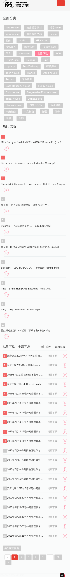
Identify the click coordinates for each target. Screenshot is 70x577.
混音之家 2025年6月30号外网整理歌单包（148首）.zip (25, 488)
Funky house (45, 85)
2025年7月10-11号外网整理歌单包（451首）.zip (25, 441)
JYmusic (19, 574)
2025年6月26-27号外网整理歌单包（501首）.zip (25, 507)
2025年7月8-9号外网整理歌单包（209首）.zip (25, 450)
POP (58, 53)
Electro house (14, 105)
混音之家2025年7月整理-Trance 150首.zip (25, 365)
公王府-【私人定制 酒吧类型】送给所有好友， (25, 205)
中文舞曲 (29, 111)
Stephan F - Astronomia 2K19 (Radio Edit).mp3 (25, 226)
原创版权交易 (34, 34)
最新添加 (60, 346)
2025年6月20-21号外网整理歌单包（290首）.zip (25, 535)
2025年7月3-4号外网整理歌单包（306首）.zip (25, 469)
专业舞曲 (27, 79)
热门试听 (46, 346)
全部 (21, 118)
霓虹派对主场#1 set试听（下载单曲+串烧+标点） (27, 330)
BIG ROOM (36, 105)
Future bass (49, 46)
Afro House (12, 27)
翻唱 (44, 111)
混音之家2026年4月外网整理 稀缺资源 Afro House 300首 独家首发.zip (25, 355)
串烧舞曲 (11, 111)
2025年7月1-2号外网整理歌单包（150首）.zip (25, 479)
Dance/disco (35, 98)
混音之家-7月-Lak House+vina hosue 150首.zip (25, 384)
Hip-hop (10, 66)
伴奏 (57, 111)
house (53, 34)
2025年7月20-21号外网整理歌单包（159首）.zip (25, 393)
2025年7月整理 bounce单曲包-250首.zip (25, 374)
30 (58, 557)
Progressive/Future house (42, 92)
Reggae (31, 59)
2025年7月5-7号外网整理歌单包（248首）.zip (25, 460)
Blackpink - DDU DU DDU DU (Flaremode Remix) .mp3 (30, 267)
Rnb (45, 59)
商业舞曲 (55, 105)
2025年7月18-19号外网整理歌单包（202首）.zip (25, 403)
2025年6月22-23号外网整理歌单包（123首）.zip (25, 526)
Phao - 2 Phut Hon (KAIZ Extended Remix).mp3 (26, 288)
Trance (31, 72)
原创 (8, 118)
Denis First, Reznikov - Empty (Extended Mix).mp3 (28, 163)
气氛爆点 (11, 46)
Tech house (12, 72)
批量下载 (43, 53)
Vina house (12, 34)
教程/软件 (29, 46)
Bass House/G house (18, 85)
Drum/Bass (12, 59)
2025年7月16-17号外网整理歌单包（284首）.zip (25, 412)
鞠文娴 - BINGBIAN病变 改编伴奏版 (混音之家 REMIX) (30, 246)
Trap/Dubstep (30, 66)
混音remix (55, 27)
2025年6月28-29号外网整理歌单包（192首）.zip (25, 498)
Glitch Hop (42, 40)
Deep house (50, 72)
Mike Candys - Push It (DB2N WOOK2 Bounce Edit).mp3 (31, 142)
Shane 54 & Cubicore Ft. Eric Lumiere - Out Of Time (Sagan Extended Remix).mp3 (35, 184)
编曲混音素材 (34, 27)
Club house (12, 92)
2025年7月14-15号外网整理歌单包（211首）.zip (25, 422)
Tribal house (13, 98)
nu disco (23, 40)
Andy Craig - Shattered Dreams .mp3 (20, 309)
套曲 (8, 40)
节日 (8, 53)
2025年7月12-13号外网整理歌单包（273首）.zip (25, 431)
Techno (10, 79)
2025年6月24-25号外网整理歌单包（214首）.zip (25, 516)
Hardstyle (24, 53)
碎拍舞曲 (51, 66)
